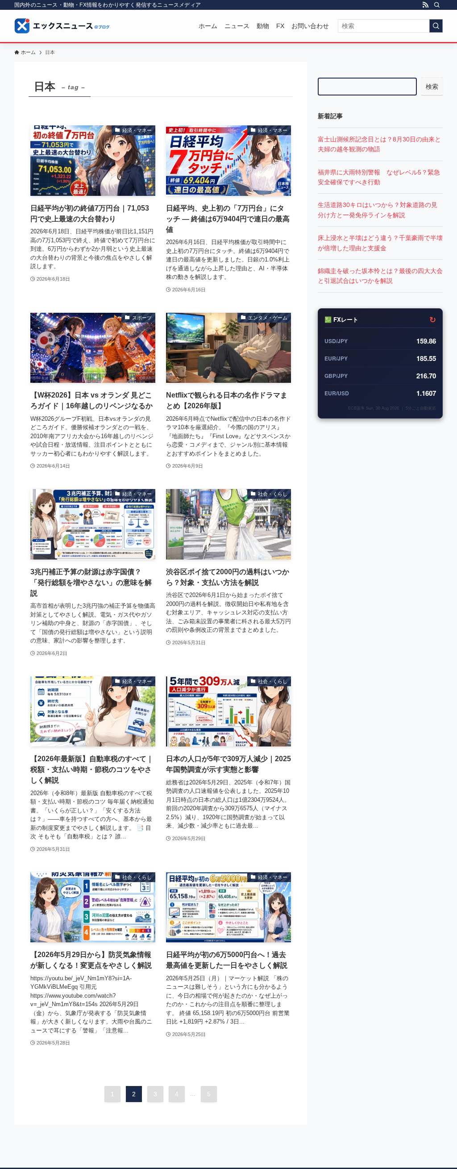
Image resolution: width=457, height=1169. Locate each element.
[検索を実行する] (436, 26)
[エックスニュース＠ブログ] (62, 26)
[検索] (437, 5)
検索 (432, 86)
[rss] (425, 5)
